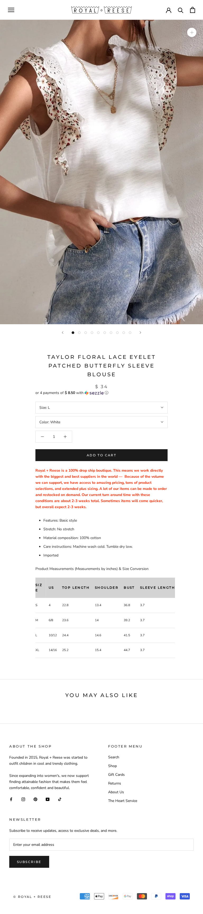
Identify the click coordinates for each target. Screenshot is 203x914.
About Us (116, 792)
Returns (114, 783)
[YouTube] (47, 799)
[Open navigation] (11, 10)
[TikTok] (60, 799)
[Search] (180, 10)
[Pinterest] (35, 799)
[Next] (140, 332)
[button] (101, 392)
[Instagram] (23, 799)
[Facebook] (11, 799)
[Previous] (62, 332)
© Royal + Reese (32, 897)
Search (113, 757)
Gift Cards (116, 774)
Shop (112, 765)
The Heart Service (122, 800)
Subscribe (29, 862)
